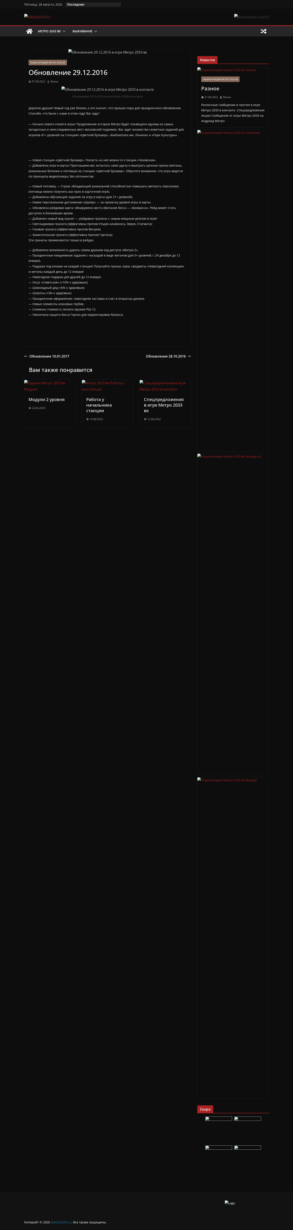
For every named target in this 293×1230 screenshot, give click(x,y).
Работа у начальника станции (99, 405)
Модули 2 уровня (47, 399)
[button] (63, 31)
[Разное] (233, 70)
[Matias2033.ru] (29, 31)
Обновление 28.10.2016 (166, 356)
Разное (210, 88)
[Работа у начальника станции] (107, 383)
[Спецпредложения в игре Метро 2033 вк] (165, 383)
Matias (54, 81)
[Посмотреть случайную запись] (263, 31)
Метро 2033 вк (49, 31)
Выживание (82, 31)
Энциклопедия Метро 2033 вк (47, 62)
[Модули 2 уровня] (50, 383)
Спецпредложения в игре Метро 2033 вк (164, 405)
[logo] (230, 1203)
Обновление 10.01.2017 (49, 356)
